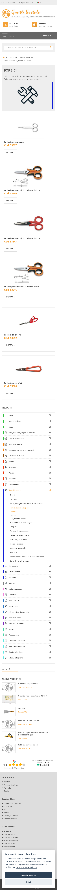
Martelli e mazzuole (18, 548)
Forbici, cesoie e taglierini (20, 508)
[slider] (17, 764)
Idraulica (13, 552)
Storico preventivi (11, 840)
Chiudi (28, 882)
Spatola (21, 708)
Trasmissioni (14, 484)
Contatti (7, 782)
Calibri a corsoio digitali (28, 720)
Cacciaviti (13, 499)
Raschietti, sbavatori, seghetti (22, 522)
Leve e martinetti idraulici (20, 535)
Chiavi (12, 495)
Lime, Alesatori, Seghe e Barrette (22, 432)
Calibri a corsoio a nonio (29, 745)
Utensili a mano (15, 490)
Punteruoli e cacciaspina (20, 531)
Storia (6, 791)
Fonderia (12, 577)
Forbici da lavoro (12, 334)
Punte (11, 415)
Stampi (11, 461)
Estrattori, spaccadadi (18, 539)
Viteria (11, 473)
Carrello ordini (10, 843)
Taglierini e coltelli (18, 518)
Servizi (7, 812)
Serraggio (12, 467)
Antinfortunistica (15, 589)
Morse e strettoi (16, 544)
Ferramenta (13, 566)
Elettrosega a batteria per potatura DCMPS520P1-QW (34, 733)
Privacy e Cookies (11, 815)
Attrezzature (14, 600)
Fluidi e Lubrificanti (16, 652)
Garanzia (8, 806)
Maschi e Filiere (15, 421)
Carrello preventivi (11, 837)
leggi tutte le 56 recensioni (14, 768)
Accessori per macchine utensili (21, 450)
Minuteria (12, 478)
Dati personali (9, 834)
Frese (11, 427)
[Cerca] (50, 47)
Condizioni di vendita (12, 803)
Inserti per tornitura (16, 438)
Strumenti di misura (16, 455)
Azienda (7, 788)
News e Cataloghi (11, 785)
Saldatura (13, 594)
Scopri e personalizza (26, 867)
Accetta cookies (28, 875)
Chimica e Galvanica (17, 640)
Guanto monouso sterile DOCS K (32, 696)
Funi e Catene (14, 606)
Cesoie (14, 515)
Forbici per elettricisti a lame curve (21, 286)
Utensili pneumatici (16, 623)
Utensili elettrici (15, 617)
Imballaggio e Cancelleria (19, 612)
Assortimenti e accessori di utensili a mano (27, 556)
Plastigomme (14, 635)
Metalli (11, 629)
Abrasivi (12, 583)
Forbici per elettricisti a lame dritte (22, 190)
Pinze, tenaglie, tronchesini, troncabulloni (26, 503)
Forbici (14, 511)
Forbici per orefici (13, 383)
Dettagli (10, 152)
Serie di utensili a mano (19, 561)
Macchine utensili (16, 444)
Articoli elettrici (14, 572)
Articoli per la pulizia (17, 646)
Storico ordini (9, 846)
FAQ (5, 809)
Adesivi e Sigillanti (16, 658)
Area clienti (8, 831)
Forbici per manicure (14, 142)
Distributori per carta (28, 683)
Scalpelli (13, 527)
